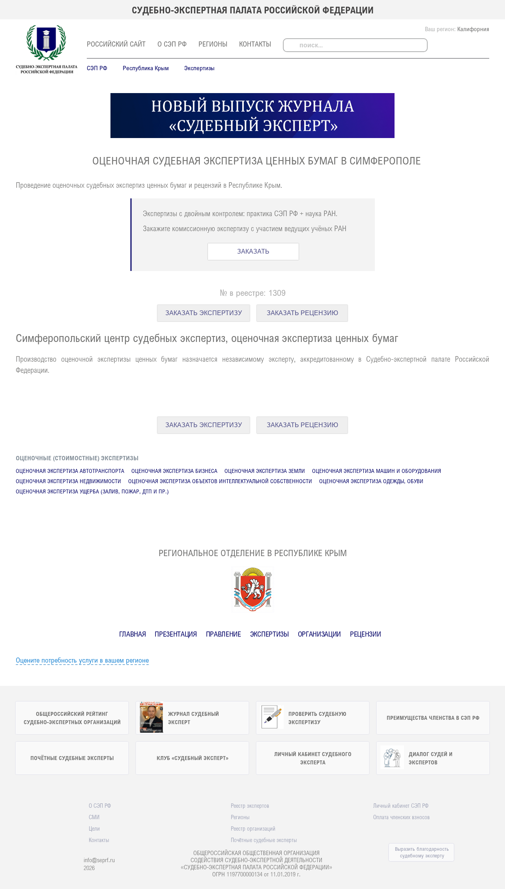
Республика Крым (146, 68)
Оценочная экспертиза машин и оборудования (376, 470)
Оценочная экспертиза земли (264, 470)
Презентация (175, 633)
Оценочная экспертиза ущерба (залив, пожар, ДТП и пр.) (92, 491)
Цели (94, 828)
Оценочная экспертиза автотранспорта (70, 470)
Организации (319, 633)
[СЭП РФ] (46, 73)
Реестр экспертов (250, 805)
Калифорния (473, 28)
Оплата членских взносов (401, 816)
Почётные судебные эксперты (264, 839)
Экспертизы (199, 68)
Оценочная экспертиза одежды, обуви (371, 481)
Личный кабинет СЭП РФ (400, 805)
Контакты (255, 43)
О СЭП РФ (172, 43)
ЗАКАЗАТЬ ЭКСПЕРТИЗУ (203, 313)
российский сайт (116, 43)
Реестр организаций (253, 828)
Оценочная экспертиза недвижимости (68, 481)
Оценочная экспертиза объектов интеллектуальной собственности (220, 481)
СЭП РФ (97, 68)
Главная (132, 633)
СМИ (94, 816)
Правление (223, 633)
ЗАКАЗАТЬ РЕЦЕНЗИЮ (302, 313)
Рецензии (365, 633)
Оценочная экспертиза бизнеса (174, 470)
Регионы (212, 43)
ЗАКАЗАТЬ (253, 251)
